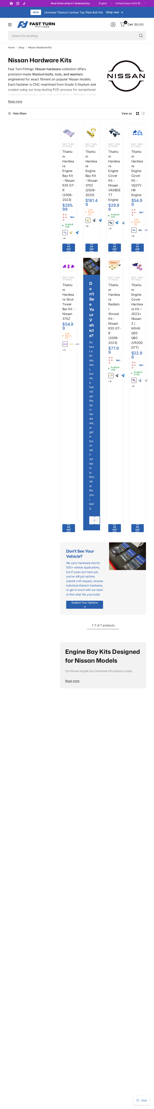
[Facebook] (11, 3)
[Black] (94, 220)
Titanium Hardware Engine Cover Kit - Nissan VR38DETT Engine (114, 176)
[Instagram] (17, 3)
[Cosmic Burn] (65, 232)
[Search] (141, 35)
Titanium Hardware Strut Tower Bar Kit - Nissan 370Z (68, 302)
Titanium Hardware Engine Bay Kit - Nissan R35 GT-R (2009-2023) (68, 176)
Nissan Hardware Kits (40, 47)
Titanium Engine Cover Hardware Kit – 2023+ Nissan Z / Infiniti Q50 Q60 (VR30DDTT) (137, 316)
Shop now (112, 12)
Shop (21, 47)
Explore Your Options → (85, 604)
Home (11, 47)
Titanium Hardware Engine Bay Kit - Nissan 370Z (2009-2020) (91, 173)
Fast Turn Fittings (68, 145)
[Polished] (146, 380)
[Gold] (71, 232)
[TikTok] (24, 3)
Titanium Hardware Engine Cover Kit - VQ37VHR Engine (137, 173)
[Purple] (65, 344)
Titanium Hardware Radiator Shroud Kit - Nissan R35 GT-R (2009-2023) (114, 314)
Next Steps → (94, 520)
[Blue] (77, 232)
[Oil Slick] (134, 380)
